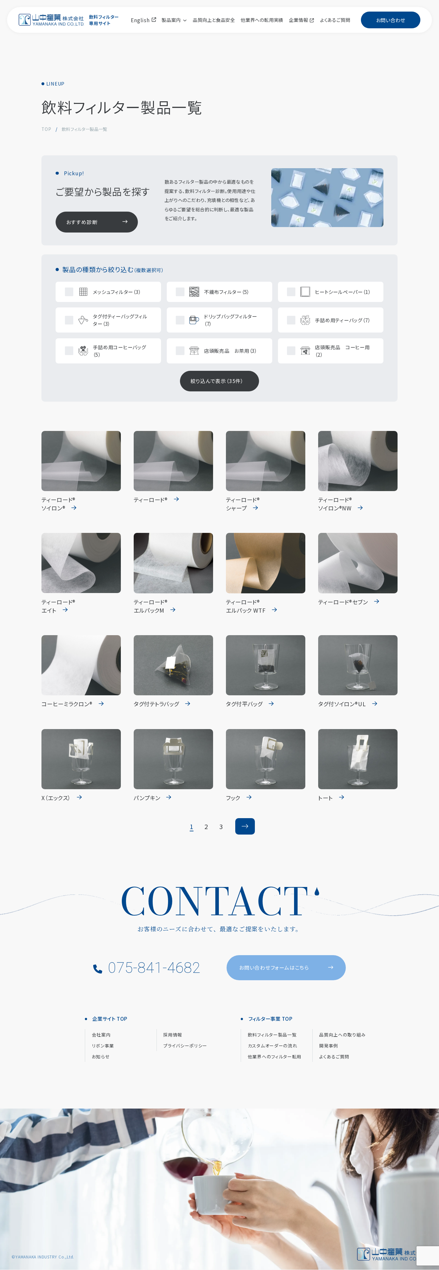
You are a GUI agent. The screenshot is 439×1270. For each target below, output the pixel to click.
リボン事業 (103, 1045)
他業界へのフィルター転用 (274, 1056)
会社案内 (101, 1034)
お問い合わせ (391, 19)
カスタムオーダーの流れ (273, 1045)
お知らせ (101, 1056)
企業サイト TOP (110, 1018)
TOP (46, 129)
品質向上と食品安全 (214, 19)
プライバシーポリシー (185, 1045)
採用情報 (172, 1034)
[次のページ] (245, 826)
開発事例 (328, 1045)
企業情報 (298, 19)
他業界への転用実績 (262, 19)
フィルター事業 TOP (270, 1018)
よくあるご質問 (335, 19)
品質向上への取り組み (342, 1034)
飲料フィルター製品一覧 (272, 1034)
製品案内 (171, 19)
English (141, 19)
